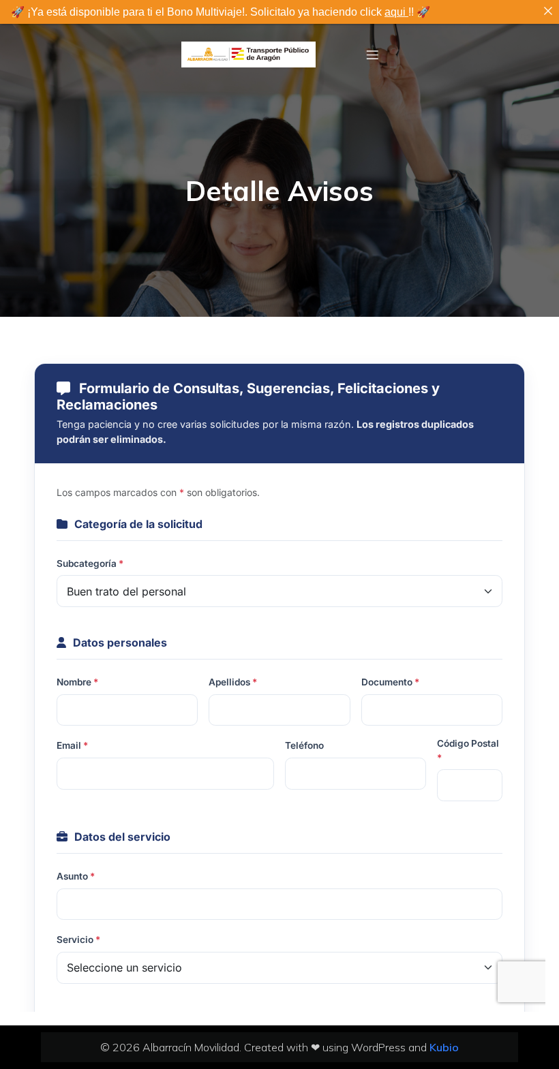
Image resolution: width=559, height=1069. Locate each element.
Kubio (444, 1047)
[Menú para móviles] (372, 54)
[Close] (548, 11)
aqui (396, 12)
